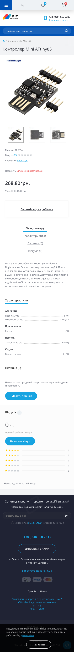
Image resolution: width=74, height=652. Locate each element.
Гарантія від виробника (37, 209)
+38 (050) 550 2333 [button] (37, 537)
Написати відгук (20, 441)
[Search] (66, 31)
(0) (15, 155)
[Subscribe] (66, 515)
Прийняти (39, 644)
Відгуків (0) (35, 251)
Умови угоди (35, 522)
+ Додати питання (21, 395)
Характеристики (35, 236)
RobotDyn (22, 160)
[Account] (22, 5)
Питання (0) (35, 243)
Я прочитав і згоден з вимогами (39, 522)
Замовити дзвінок (58, 20)
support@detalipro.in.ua (37, 570)
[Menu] (6, 5)
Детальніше (27, 635)
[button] (60, 17)
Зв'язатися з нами (37, 548)
